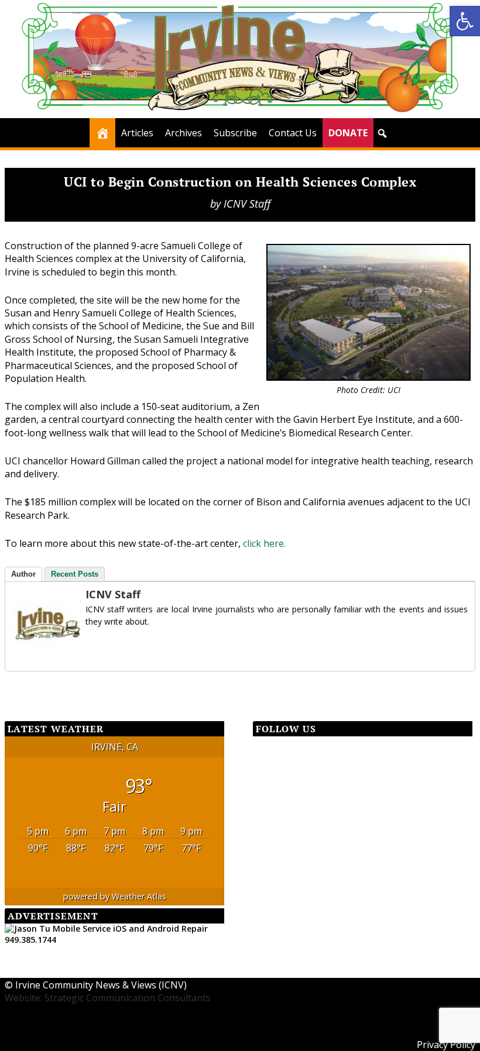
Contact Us (293, 132)
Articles (137, 132)
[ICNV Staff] (47, 655)
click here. (264, 543)
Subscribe (235, 132)
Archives (183, 132)
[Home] (102, 132)
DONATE (348, 132)
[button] (465, 21)
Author (23, 574)
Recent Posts (74, 574)
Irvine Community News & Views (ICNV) (101, 984)
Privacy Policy (446, 1044)
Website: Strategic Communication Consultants (108, 997)
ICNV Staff (247, 204)
